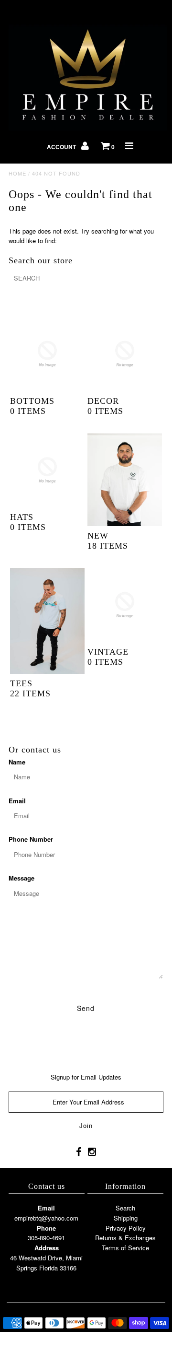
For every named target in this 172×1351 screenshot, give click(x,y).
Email (17, 800)
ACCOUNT (62, 146)
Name (17, 761)
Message (21, 877)
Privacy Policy (126, 1228)
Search (125, 1207)
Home (17, 173)
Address (46, 1247)
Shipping (126, 1217)
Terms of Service (125, 1247)
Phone (46, 1228)
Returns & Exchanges (125, 1237)
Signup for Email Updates (86, 1076)
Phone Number (31, 839)
